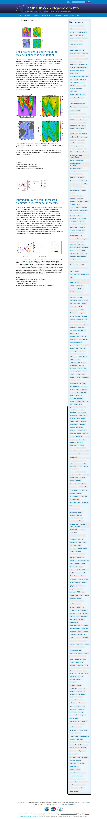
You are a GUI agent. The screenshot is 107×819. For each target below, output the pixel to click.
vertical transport (75, 773)
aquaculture (72, 55)
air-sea (72, 32)
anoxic (80, 41)
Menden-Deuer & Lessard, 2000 (29, 263)
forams (72, 316)
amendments (78, 38)
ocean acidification (76, 512)
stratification (73, 697)
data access (75, 210)
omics (80, 542)
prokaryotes (72, 613)
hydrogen (78, 371)
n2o (81, 466)
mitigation (83, 447)
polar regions (74, 595)
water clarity (79, 776)
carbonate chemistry (80, 128)
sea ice (72, 644)
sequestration (79, 662)
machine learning (80, 409)
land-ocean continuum (76, 398)
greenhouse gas (80, 348)
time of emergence (83, 730)
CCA (85, 148)
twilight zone (81, 751)
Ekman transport (74, 268)
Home (19, 15)
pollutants (86, 595)
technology (80, 712)
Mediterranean (74, 424)
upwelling (85, 757)
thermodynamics (73, 724)
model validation (73, 461)
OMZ (84, 542)
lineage (80, 407)
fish (71, 303)
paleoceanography (80, 560)
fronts (86, 319)
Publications (57, 15)
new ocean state (85, 474)
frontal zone (79, 319)
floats (80, 306)
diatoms (72, 239)
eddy (71, 264)
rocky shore (85, 631)
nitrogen (78, 480)
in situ (78, 380)
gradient (87, 345)
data (71, 210)
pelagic (72, 572)
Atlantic (72, 67)
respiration (85, 628)
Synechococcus (73, 712)
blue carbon (73, 114)
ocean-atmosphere (74, 508)
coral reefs (73, 204)
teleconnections (74, 715)
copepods (86, 201)
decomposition (73, 223)
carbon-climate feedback (81, 122)
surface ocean (80, 706)
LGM (88, 401)
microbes (79, 436)
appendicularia (85, 53)
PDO (83, 569)
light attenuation (73, 407)
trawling (71, 744)
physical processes (75, 582)
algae (76, 35)
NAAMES (86, 466)
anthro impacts (73, 47)
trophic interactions (82, 744)
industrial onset (85, 377)
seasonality (82, 647)
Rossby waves (73, 634)
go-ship (82, 345)
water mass (80, 779)
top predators (78, 733)
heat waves (83, 362)
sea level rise (79, 644)
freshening (84, 316)
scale (71, 641)
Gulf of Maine (73, 356)
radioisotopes (84, 616)
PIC (84, 586)
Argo (71, 61)
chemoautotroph (84, 171)
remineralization (79, 619)
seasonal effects (73, 647)
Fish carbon (77, 303)
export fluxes (79, 291)
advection (79, 28)
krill (78, 392)
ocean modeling (73, 532)
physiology (84, 582)
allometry (72, 38)
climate (71, 180)
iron (84, 383)
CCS (71, 151)
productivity (84, 610)
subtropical (73, 702)
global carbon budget (74, 336)
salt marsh (78, 637)
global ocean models (83, 339)
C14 (88, 116)
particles (80, 566)
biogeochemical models (76, 97)
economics (78, 259)
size (82, 676)
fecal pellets (79, 297)
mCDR (77, 421)
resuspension (73, 631)
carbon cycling (84, 137)
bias (78, 85)
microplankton (82, 439)
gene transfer (85, 324)
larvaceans (72, 401)
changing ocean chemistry (75, 164)
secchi (71, 659)
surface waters (80, 709)
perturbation (78, 572)
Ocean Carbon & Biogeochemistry (52, 8)
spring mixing (79, 691)
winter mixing (80, 787)
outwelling (78, 551)
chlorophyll (73, 177)
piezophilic (72, 589)
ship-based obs (73, 668)
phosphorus (73, 579)
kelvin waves (72, 392)
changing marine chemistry (81, 151)
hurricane (72, 371)
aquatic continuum (81, 55)
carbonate (72, 128)
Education (77, 264)
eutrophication (73, 288)
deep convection (82, 223)
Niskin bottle (82, 477)
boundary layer (73, 116)
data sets (80, 215)
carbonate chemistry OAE (75, 130)
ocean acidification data (76, 515)
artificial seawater (73, 64)
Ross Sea (80, 634)
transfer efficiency (74, 742)
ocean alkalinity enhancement (76, 518)
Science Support (46, 15)
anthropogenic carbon (77, 50)
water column (73, 779)
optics (80, 545)
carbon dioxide (73, 140)
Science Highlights (69, 15)
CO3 (86, 180)
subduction (79, 697)
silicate (71, 673)
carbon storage (73, 148)
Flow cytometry (20, 59)
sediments (77, 659)
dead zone (84, 218)
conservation (80, 198)
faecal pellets (73, 297)
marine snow (72, 418)
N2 (77, 466)
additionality (72, 28)
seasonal (86, 644)
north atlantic (83, 487)
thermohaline (82, 724)
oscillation (72, 551)
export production (74, 294)
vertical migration (75, 769)
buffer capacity (82, 116)
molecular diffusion (74, 463)
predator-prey (73, 601)
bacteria (75, 79)
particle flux (73, 566)
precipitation (73, 598)
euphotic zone (79, 285)
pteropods (85, 613)
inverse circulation (74, 383)
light (80, 404)
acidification (80, 26)
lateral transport (80, 401)
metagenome (73, 433)
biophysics (72, 110)
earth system (73, 256)
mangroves (73, 412)
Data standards (73, 218)
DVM (86, 253)
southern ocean (75, 685)
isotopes (72, 389)
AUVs (87, 76)
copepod (80, 201)
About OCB (27, 15)
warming (72, 776)
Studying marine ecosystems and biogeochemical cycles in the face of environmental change (48, 11)
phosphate (83, 575)
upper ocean (73, 754)
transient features (85, 742)
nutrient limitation (75, 502)
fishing (71, 306)
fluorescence (81, 309)
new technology (74, 477)
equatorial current (74, 274)
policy (81, 595)
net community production (77, 472)
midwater (82, 445)
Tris (76, 744)
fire (87, 300)
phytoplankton (75, 586)
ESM (71, 277)
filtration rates (81, 300)
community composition (76, 195)
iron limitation (84, 386)
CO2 (81, 180)
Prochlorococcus (74, 610)
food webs (73, 313)
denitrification (73, 232)
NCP (71, 469)
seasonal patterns (75, 650)
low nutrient (72, 409)
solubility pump (73, 682)
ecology (72, 259)
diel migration (84, 239)
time (80, 726)
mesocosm (72, 427)
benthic (82, 82)
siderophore (79, 670)
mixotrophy (80, 453)
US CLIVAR (72, 760)
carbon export (81, 140)
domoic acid (72, 253)
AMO (71, 41)
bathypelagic (83, 79)
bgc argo (72, 85)
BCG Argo (76, 82)
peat (87, 569)
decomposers (81, 221)
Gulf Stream (73, 359)
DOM (83, 250)
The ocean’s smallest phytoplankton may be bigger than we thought (37, 53)
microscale (80, 442)
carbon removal (80, 142)
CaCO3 (72, 119)
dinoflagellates (80, 244)
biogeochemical (73, 91)
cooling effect (73, 201)
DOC (78, 250)
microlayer (86, 436)
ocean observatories (77, 536)
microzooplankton (74, 445)
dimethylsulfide (79, 242)
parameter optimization (75, 563)
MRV (85, 463)
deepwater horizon (80, 230)
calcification (79, 119)
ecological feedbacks (81, 256)
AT (87, 64)
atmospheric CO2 (82, 67)
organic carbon (73, 548)
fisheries (84, 303)
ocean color (73, 529)
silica (84, 670)
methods (72, 436)
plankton (72, 592)
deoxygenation (74, 235)
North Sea (81, 490)
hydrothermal (84, 371)
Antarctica (79, 44)
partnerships (72, 569)
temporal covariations (74, 721)
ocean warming (73, 539)
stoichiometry (82, 694)
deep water (72, 230)
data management (80, 213)
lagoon (77, 395)
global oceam (83, 336)
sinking (86, 673)
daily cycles (84, 207)
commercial (83, 190)
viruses (84, 773)
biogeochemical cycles (77, 94)
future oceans (81, 322)
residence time (85, 625)
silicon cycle (77, 673)
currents (72, 207)
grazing (72, 348)
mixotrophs (72, 453)
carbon (72, 122)
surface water (73, 709)
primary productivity (77, 607)
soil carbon (78, 679)
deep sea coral (83, 227)
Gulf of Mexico (82, 356)
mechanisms (83, 421)
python (77, 616)
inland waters (73, 380)
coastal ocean (74, 187)
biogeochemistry (74, 100)
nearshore (76, 469)
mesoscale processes (82, 430)
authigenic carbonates (75, 73)
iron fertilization (74, 386)
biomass (85, 107)
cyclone (78, 207)
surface (71, 706)
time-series (73, 730)
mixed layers (80, 450)
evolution (80, 288)
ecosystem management (75, 261)
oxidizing (83, 554)
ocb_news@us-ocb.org (68, 804)
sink (82, 673)
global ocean (73, 339)
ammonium (85, 38)
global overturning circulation (76, 342)
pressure (79, 603)
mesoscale (73, 430)
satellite (85, 637)
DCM (79, 218)
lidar (71, 404)
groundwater (81, 353)
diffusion (72, 242)
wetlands (72, 787)
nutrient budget (74, 496)
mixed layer (73, 450)
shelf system (80, 665)
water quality (73, 781)
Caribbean (80, 148)
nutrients (85, 502)
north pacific (73, 490)
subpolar (80, 699)
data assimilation (83, 210)
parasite (83, 563)
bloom (78, 110)
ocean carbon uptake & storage (76, 520)
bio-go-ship (83, 85)
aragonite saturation (76, 58)
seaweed (82, 656)
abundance (72, 26)
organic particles (82, 548)
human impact (73, 368)
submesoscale (73, 699)
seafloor (77, 641)
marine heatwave (73, 415)
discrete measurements (75, 247)
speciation (72, 691)
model (86, 453)
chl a (81, 174)
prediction (72, 603)
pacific (72, 560)
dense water (80, 232)
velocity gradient (73, 763)
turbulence (73, 751)
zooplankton (74, 791)
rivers (79, 631)
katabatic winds (84, 389)
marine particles (83, 415)
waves (80, 781)
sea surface (86, 653)
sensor (84, 659)
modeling (73, 457)
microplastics (73, 442)
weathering (85, 781)
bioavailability (79, 88)
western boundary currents (77, 785)
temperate (83, 715)
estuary (72, 285)
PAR (88, 560)
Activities (36, 15)
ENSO (71, 271)
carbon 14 (83, 125)
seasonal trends (73, 653)
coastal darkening (84, 183)
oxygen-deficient (80, 557)
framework (77, 316)
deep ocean (73, 227)
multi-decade (73, 466)
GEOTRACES (81, 330)
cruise (78, 204)
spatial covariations (82, 688)
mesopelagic (79, 427)
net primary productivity (75, 474)
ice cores (72, 377)
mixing (87, 450)
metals (79, 433)
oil (82, 539)
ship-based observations (83, 668)
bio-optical (72, 88)
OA (71, 506)
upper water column (75, 757)
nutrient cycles (84, 496)
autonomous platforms (77, 76)
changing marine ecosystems (76, 156)
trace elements (84, 736)
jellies (77, 389)
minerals (77, 447)
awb (71, 79)
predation (79, 598)
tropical (83, 747)
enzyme (77, 271)
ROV (85, 634)
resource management (75, 628)
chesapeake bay (74, 174)
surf (84, 702)
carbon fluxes (73, 142)
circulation (81, 177)
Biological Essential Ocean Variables (77, 103)
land (81, 395)
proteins (79, 613)
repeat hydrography (75, 625)
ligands (76, 404)
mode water (82, 461)
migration (72, 447)
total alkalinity (74, 736)
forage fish (82, 313)
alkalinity (81, 35)
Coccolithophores (74, 190)
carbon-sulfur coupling (75, 125)
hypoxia (72, 374)
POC (78, 592)
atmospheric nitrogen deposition (77, 70)
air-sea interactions (82, 32)
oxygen (72, 557)
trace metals (72, 739)
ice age (78, 374)
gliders (77, 333)
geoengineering (81, 327)
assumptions (82, 64)
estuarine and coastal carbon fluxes (77, 281)
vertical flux (74, 766)
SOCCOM (72, 679)
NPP (87, 490)
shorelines (72, 670)
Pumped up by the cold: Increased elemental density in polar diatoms (37, 201)
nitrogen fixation (82, 483)
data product (73, 215)
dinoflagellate (73, 244)
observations (77, 506)
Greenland (82, 351)
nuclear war (72, 493)
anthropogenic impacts (75, 53)
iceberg (83, 374)
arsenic (79, 61)
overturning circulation (75, 554)
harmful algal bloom (75, 362)
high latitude (73, 365)
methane (85, 433)
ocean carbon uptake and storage (78, 525)
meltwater (82, 424)
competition (72, 198)
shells (86, 665)
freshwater (72, 319)
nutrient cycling (74, 499)
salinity (72, 637)
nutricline (79, 493)
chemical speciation (74, 171)
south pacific (73, 688)
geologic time (73, 330)
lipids (85, 407)
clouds (76, 180)
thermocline (84, 721)
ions (80, 383)
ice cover (78, 377)
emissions (84, 268)
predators (81, 601)
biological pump (76, 107)
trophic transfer (74, 747)
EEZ (83, 264)
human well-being (82, 368)
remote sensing (74, 622)
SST (84, 691)
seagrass (83, 641)
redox (71, 619)
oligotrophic (73, 542)
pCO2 (78, 569)
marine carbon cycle (82, 412)
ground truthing (73, 353)
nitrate (72, 480)
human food (81, 365)
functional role (73, 322)
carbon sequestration (76, 145)
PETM (83, 572)
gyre (79, 359)
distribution (72, 250)
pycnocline (72, 616)
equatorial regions (85, 274)
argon (75, 61)
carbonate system (74, 133)
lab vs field (72, 395)
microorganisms (73, 439)
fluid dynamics (73, 309)
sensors (72, 662)
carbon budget (83, 133)
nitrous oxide (73, 487)
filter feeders (73, 300)
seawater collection (74, 656)
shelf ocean (72, 665)
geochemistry (73, 327)
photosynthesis (83, 579)
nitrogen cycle (73, 483)
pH (71, 575)
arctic (85, 58)
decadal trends (73, 221)
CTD (83, 204)
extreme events (84, 294)
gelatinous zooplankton (75, 324)
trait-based (80, 739)
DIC (78, 239)
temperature (74, 718)
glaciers (72, 333)
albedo (71, 35)
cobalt (82, 187)
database (72, 213)
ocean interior (82, 529)
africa (84, 28)
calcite (85, 119)
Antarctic (73, 44)
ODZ (79, 539)
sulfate (80, 702)
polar (83, 592)
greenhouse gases (74, 351)
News (78, 15)
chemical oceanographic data (76, 168)
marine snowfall (81, 418)
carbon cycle (74, 137)
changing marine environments (76, 160)
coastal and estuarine (74, 183)
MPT (81, 463)
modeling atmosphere (84, 457)
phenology (76, 575)
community (72, 193)
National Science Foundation (68, 814)
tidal (77, 726)
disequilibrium (85, 247)
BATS (71, 82)
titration (72, 733)
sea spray (80, 653)
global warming (74, 345)
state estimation (73, 694)
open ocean (73, 545)
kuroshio (83, 392)
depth (81, 235)
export (72, 291)
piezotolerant (79, 589)
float (76, 306)
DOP (78, 253)
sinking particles (74, 676)
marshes (72, 421)
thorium (72, 726)
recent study (21, 69)
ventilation (81, 763)
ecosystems (84, 261)
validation (78, 760)
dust (82, 253)
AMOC (75, 41)
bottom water (82, 114)
